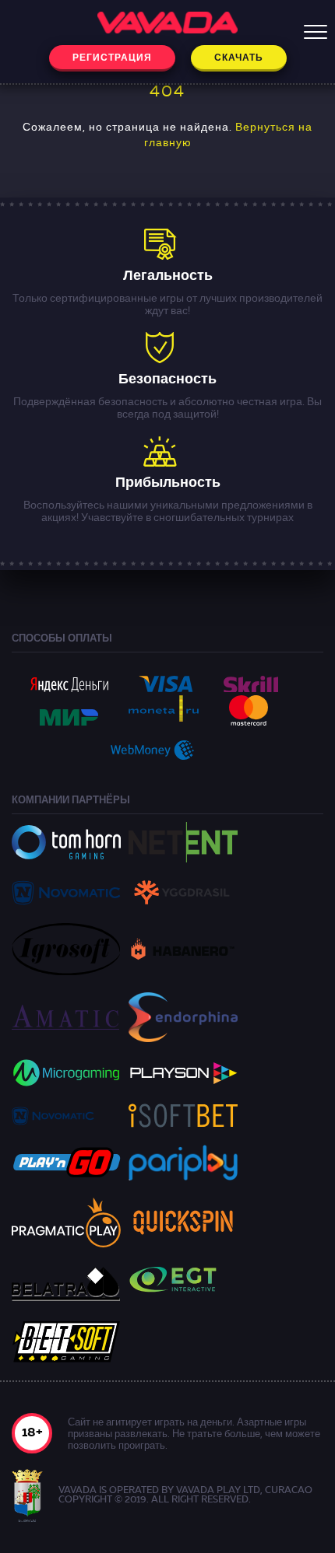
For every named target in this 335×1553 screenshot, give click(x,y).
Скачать (238, 58)
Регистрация (112, 58)
